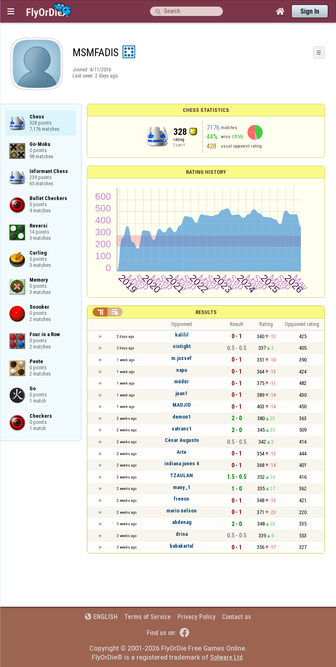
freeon (181, 499)
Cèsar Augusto (182, 440)
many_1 (182, 487)
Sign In (309, 11)
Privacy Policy (196, 617)
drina (182, 534)
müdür (181, 381)
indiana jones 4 (181, 463)
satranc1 (182, 429)
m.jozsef (181, 358)
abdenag (181, 522)
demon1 (182, 417)
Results (206, 312)
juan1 (181, 393)
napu (181, 370)
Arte (181, 452)
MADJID (182, 405)
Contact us (236, 617)
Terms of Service (147, 617)
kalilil (181, 335)
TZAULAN (181, 475)
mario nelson (181, 511)
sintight (182, 346)
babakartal (181, 546)
